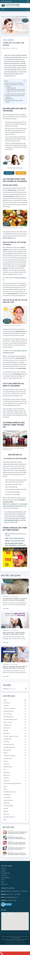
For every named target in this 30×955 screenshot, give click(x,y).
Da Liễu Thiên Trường (11, 900)
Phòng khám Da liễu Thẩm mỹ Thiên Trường (14, 101)
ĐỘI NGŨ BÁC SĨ (9, 98)
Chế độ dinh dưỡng (11, 87)
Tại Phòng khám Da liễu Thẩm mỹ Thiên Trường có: (14, 96)
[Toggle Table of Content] (24, 81)
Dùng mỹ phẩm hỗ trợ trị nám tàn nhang (16, 89)
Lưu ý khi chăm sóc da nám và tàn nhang (15, 94)
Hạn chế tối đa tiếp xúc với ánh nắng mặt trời (16, 91)
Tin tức (2, 879)
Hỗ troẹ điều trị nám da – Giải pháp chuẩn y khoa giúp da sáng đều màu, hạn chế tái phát (15, 600)
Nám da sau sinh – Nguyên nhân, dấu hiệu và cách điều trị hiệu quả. (14, 634)
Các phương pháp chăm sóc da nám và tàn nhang (14, 85)
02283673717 (14, 504)
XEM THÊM (6, 608)
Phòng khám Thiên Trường (18, 540)
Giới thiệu (3, 870)
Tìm (26, 689)
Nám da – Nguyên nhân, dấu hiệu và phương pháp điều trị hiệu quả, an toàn (15, 668)
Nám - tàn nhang (8, 40)
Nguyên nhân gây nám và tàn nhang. (14, 83)
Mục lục (6, 81)
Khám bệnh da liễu (5, 873)
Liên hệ (2, 882)
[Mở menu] (2, 9)
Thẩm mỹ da (4, 875)
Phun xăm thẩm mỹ (5, 877)
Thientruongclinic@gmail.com (17, 538)
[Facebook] (28, 2)
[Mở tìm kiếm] (27, 9)
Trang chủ (3, 868)
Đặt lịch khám (4, 884)
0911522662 (24, 504)
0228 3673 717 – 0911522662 (13, 894)
